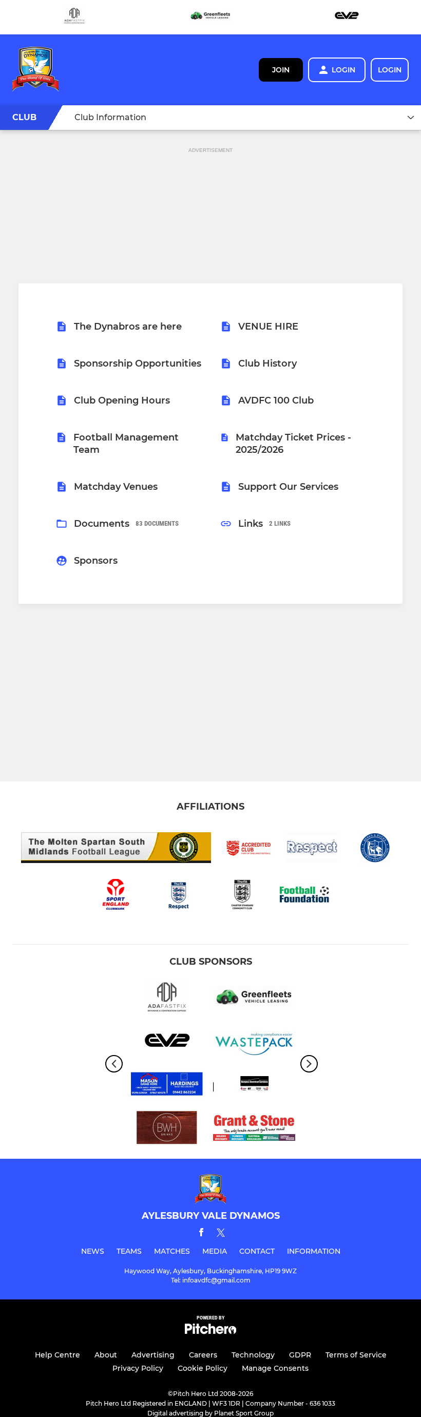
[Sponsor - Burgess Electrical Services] (254, 1085)
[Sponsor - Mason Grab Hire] (167, 1085)
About (105, 1354)
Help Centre (57, 1354)
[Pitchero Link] (210, 1331)
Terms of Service (356, 1354)
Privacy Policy (137, 1368)
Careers (203, 1354)
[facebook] (201, 1234)
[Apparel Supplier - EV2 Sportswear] (346, 17)
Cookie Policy (202, 1368)
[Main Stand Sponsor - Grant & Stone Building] (254, 1129)
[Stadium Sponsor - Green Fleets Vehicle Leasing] (210, 17)
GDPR (300, 1354)
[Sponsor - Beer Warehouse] (167, 1129)
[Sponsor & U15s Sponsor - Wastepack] (254, 1042)
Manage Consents (275, 1368)
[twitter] (221, 1234)
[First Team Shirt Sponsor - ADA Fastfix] (74, 17)
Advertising (153, 1354)
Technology (253, 1354)
